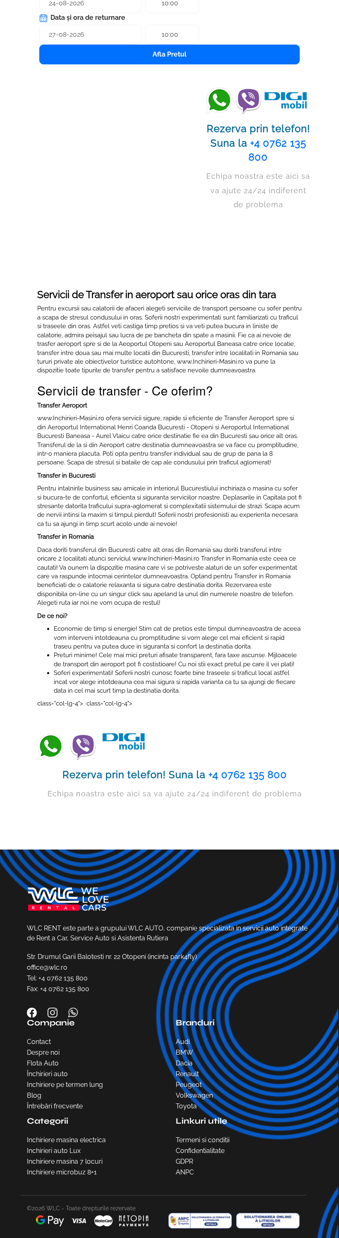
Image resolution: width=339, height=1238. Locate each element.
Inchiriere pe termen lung (65, 1085)
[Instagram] (53, 1012)
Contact (39, 1042)
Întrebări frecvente (55, 1106)
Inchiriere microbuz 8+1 (62, 1172)
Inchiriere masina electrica (66, 1140)
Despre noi (43, 1052)
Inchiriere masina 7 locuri (65, 1161)
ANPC (185, 1172)
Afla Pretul (169, 54)
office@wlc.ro (47, 967)
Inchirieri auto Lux (54, 1151)
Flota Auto (43, 1063)
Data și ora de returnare (87, 17)
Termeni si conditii (202, 1140)
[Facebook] (32, 1012)
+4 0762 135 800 (247, 775)
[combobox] (172, 35)
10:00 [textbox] (170, 34)
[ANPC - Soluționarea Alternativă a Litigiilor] (198, 1221)
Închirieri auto (47, 1074)
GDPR (184, 1161)
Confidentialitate (200, 1151)
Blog (34, 1095)
